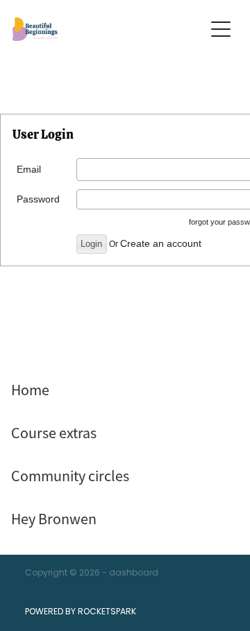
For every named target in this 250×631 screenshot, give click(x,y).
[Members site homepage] (101, 29)
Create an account (160, 243)
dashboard (133, 573)
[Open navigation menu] (221, 29)
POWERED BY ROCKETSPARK (80, 612)
